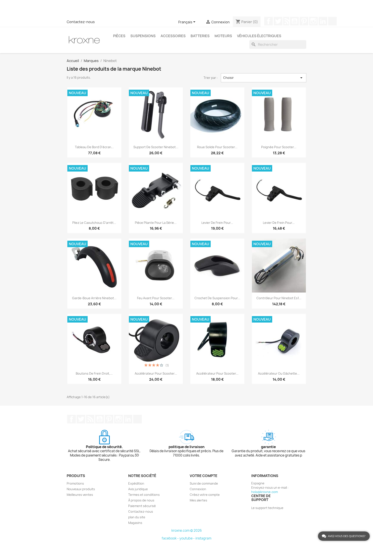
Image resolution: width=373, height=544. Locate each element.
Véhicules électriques (259, 35)
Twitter (278, 21)
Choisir (263, 77)
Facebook (268, 21)
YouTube (294, 21)
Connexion (198, 489)
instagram (203, 538)
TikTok (332, 21)
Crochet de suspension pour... (217, 298)
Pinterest (304, 21)
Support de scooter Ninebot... (155, 147)
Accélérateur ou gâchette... (279, 373)
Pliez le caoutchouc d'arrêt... (94, 223)
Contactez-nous (81, 21)
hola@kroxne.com (264, 492)
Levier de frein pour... (217, 223)
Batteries (200, 35)
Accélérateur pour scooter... (156, 373)
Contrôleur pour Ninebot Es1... (278, 298)
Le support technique (267, 508)
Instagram (313, 21)
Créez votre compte (205, 495)
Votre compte (203, 475)
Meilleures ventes (80, 495)
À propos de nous (141, 500)
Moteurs (223, 35)
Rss (286, 21)
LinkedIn (323, 21)
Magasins (135, 523)
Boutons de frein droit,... (94, 373)
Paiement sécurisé (142, 506)
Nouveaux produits (81, 489)
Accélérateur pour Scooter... (217, 373)
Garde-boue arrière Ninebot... (94, 298)
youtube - (187, 538)
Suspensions (143, 35)
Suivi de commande (204, 483)
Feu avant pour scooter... (155, 298)
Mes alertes (198, 500)
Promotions (75, 483)
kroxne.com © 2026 (186, 530)
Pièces (119, 35)
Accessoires (173, 35)
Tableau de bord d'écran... (94, 147)
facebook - (170, 538)
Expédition (136, 483)
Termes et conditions (144, 495)
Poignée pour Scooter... (278, 147)
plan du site (136, 517)
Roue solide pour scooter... (217, 147)
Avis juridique (138, 489)
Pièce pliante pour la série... (156, 223)
